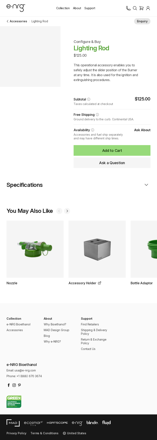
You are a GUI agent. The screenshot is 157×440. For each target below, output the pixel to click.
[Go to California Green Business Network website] (14, 402)
